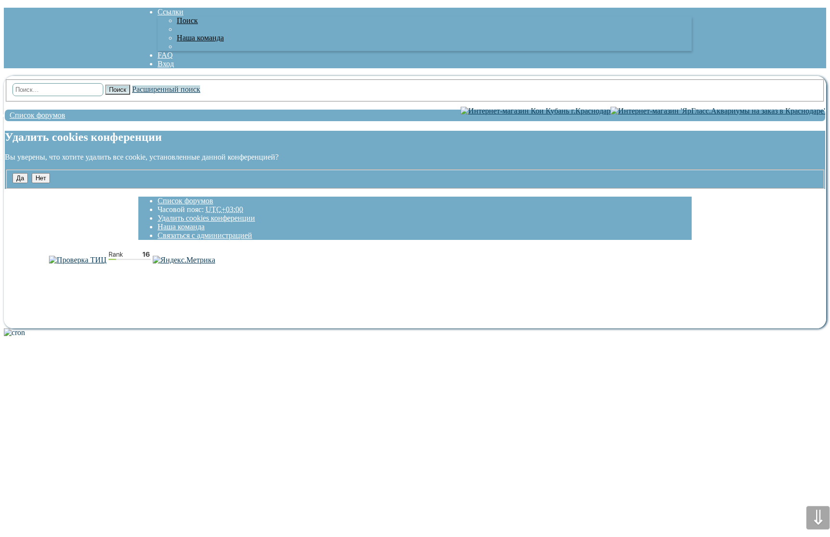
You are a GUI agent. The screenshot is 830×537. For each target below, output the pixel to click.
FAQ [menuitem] (165, 55)
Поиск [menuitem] (187, 20)
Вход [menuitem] (166, 64)
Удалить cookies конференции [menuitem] (206, 218)
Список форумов (185, 201)
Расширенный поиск (166, 89)
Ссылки (170, 12)
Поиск (117, 89)
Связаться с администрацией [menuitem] (205, 235)
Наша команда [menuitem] (200, 38)
